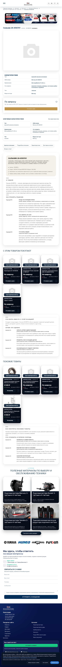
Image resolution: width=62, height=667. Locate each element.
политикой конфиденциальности (46, 592)
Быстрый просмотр (12, 265)
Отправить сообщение (31, 597)
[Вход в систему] (51, 3)
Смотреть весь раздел (30, 533)
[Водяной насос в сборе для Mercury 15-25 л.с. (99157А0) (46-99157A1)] (12, 401)
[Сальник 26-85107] (50, 372)
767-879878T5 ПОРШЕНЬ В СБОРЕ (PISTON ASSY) (30, 382)
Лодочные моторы (38, 624)
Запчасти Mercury (33, 8)
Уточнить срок (31, 108)
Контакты (5, 638)
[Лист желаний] (54, 3)
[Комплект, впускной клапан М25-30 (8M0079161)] (50, 261)
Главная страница (7, 8)
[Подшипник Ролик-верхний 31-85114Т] (31, 261)
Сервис (7, 627)
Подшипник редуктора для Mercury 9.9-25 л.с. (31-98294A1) (11, 382)
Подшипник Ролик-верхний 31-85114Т (30, 271)
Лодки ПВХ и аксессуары (39, 634)
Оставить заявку (31, 645)
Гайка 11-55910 (8, 300)
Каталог (17, 8)
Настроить (45, 662)
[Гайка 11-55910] (12, 291)
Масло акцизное (37, 637)
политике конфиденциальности (11, 657)
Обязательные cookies (33, 662)
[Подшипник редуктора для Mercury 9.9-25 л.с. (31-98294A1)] (12, 372)
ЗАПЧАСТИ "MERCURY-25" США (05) (12, 9)
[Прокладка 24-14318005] (12, 261)
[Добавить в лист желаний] (56, 102)
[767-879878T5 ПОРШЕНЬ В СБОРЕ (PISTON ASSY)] (31, 372)
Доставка (7, 629)
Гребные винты (37, 629)
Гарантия (7, 635)
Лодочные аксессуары (39, 627)
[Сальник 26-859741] (31, 50)
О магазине (8, 633)
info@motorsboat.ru (12, 566)
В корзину (10, 390)
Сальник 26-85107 (47, 381)
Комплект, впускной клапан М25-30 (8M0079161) (50, 271)
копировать (34, 28)
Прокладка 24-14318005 (11, 270)
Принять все (54, 662)
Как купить (7, 631)
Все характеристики (53, 119)
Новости (7, 624)
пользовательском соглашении (28, 657)
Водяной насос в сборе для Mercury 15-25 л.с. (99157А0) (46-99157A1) (11, 412)
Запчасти (24, 8)
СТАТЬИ (31, 468)
